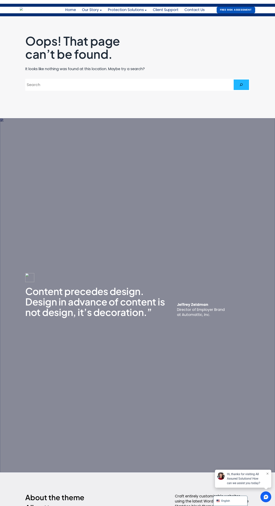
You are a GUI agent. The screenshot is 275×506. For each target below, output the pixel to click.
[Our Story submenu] (101, 10)
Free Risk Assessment (236, 9)
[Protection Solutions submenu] (146, 10)
